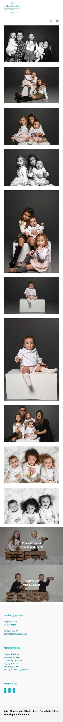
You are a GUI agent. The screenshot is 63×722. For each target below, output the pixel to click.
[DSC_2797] (31, 126)
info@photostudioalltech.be (15, 634)
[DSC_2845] (31, 506)
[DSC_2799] (31, 167)
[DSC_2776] (31, 43)
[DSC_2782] (31, 85)
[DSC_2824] (31, 464)
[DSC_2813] (31, 423)
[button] (57, 20)
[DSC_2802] (31, 231)
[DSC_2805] (31, 295)
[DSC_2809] (31, 359)
